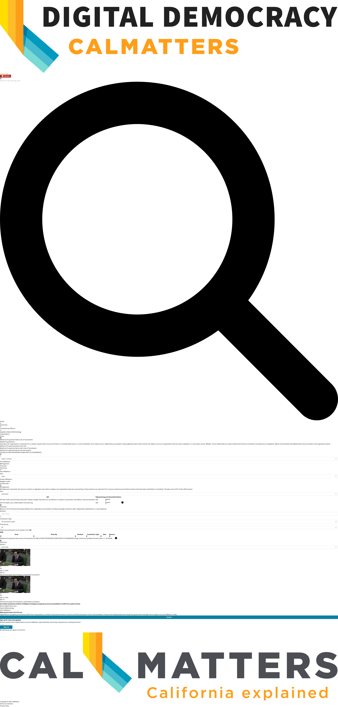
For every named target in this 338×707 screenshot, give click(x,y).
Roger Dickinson (80, 538)
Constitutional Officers (7, 428)
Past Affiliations (5, 462)
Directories (3, 425)
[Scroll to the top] (0, 455)
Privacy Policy (4, 706)
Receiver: (3, 511)
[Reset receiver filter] (0, 516)
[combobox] (10, 81)
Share (2, 436)
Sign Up (6, 627)
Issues (2, 421)
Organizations (5, 434)
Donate (7, 76)
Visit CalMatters (5, 610)
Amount (112, 534)
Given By (54, 534)
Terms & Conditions (6, 704)
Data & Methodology (14, 432)
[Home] (169, 36)
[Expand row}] (122, 502)
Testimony (3, 468)
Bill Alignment (4, 464)
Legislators (3, 432)
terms (23, 630)
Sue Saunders (4, 483)
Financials (3, 466)
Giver (16, 534)
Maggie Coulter (5, 481)
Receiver (80, 534)
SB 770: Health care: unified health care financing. (16, 503)
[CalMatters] (169, 666)
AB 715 (2, 573)
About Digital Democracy (8, 606)
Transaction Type (93, 534)
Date (104, 534)
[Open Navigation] (0, 78)
